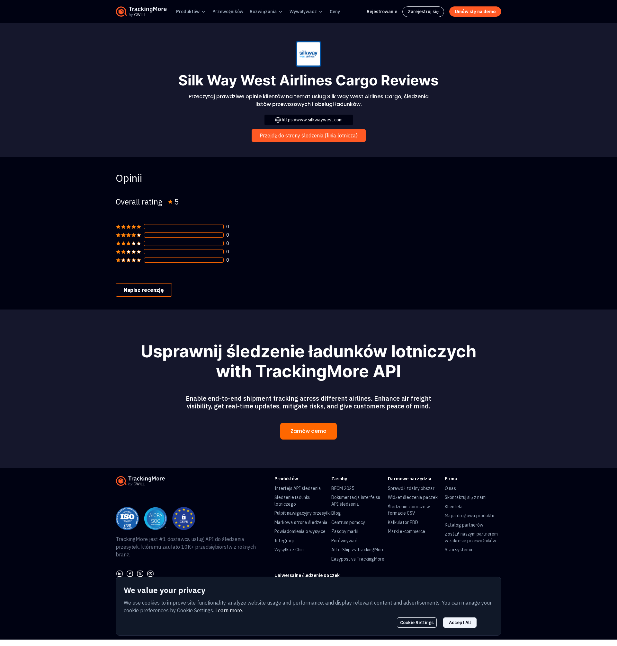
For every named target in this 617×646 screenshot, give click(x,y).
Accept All (460, 622)
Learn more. (229, 610)
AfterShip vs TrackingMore (358, 550)
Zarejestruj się (423, 11)
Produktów (188, 11)
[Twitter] (140, 573)
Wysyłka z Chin (289, 550)
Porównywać (344, 541)
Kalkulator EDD (403, 522)
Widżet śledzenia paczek (413, 497)
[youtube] (150, 573)
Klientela (454, 507)
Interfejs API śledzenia (297, 488)
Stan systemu (458, 550)
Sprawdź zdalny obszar (411, 488)
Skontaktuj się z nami (466, 497)
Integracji (284, 541)
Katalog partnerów (464, 525)
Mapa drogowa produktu (469, 516)
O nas (450, 488)
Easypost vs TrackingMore (357, 559)
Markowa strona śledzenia (300, 522)
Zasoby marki (344, 531)
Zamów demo (308, 431)
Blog (336, 513)
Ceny (335, 11)
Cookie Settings (417, 622)
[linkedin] (119, 573)
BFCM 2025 (342, 488)
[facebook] (130, 573)
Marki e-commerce (406, 531)
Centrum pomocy (348, 522)
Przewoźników (227, 11)
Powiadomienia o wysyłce (300, 531)
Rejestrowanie (382, 11)
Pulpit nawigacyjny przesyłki (302, 513)
